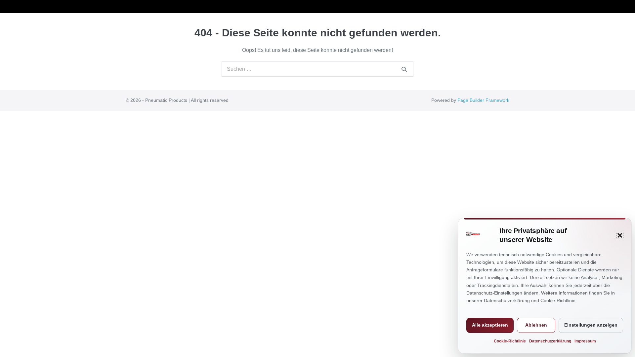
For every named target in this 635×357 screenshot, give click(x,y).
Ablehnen (536, 325)
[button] (619, 235)
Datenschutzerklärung (550, 341)
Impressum (585, 341)
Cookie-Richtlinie (510, 341)
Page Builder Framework (483, 100)
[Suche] (404, 69)
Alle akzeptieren (490, 325)
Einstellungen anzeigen (590, 325)
